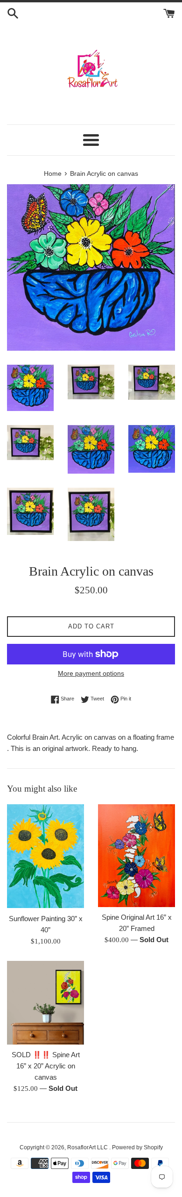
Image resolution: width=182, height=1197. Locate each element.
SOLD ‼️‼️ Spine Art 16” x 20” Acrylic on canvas (46, 1066)
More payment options (91, 673)
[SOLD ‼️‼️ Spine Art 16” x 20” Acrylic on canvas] (45, 1003)
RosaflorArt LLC (88, 1147)
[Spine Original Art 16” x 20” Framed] (136, 855)
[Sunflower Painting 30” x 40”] (45, 856)
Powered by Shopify (137, 1147)
